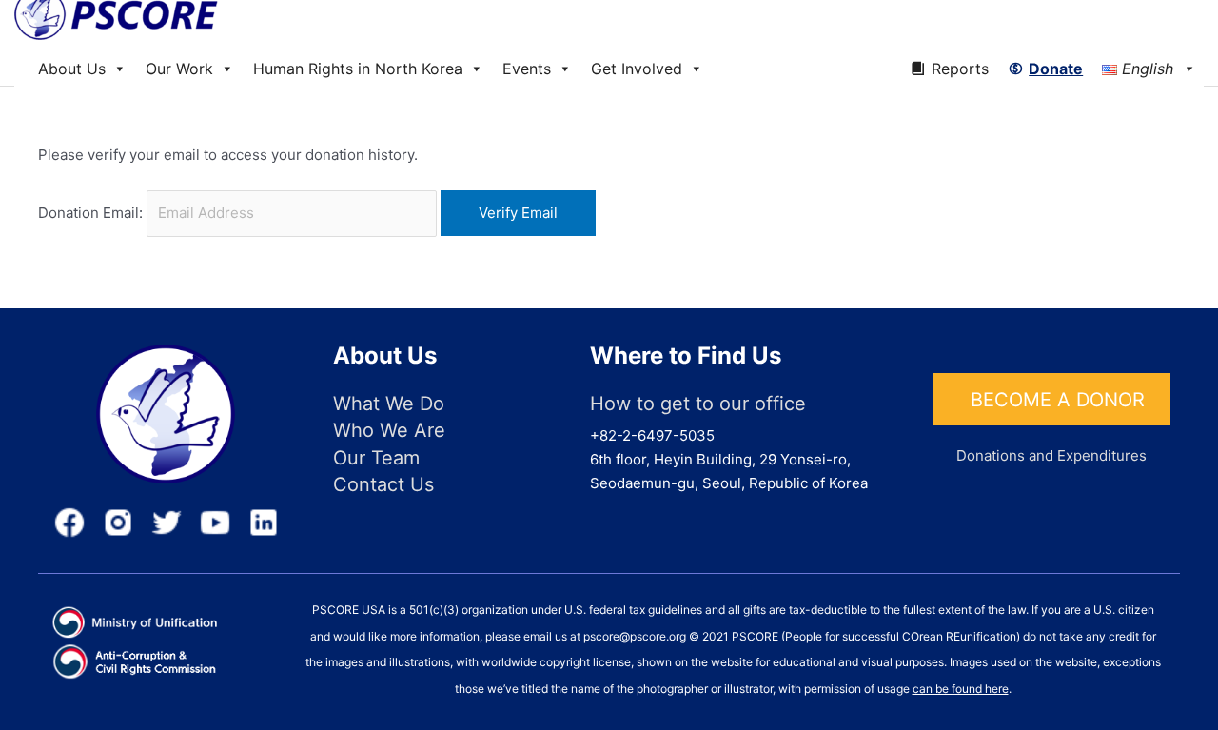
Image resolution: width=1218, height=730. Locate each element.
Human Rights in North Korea (357, 68)
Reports (960, 68)
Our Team (376, 457)
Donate (1056, 68)
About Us (72, 68)
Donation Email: (90, 213)
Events (526, 68)
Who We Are (389, 430)
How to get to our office (698, 403)
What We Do (388, 403)
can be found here (961, 688)
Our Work (179, 68)
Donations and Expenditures (1051, 455)
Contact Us (383, 484)
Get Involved (636, 68)
